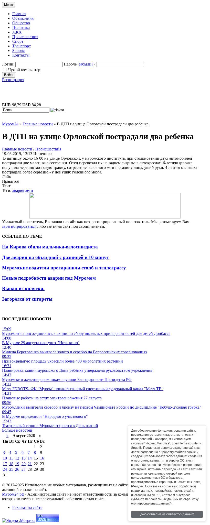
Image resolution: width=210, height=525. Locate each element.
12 (17, 458)
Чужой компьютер (24, 70)
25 (11, 469)
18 (11, 464)
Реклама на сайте (27, 507)
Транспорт (21, 46)
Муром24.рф (13, 494)
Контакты (20, 55)
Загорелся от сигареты (27, 299)
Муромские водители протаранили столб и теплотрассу (64, 267)
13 (24, 458)
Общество (21, 23)
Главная (19, 14)
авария (18, 190)
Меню (8, 5)
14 (30, 458)
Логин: (8, 64)
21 (30, 464)
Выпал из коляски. (23, 288)
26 (17, 469)
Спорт (17, 41)
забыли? (86, 64)
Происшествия (25, 37)
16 (42, 458)
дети (29, 190)
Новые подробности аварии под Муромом (49, 278)
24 (5, 469)
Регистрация (13, 80)
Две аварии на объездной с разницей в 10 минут (55, 257)
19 (17, 464)
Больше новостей (17, 430)
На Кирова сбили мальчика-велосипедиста (50, 246)
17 (5, 464)
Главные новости (17, 149)
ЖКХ (17, 32)
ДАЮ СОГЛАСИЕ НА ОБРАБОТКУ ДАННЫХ (167, 514)
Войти (8, 75)
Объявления (23, 18)
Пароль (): (80, 64)
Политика (21, 27)
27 (24, 469)
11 (11, 458)
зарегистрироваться (19, 226)
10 (5, 458)
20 (24, 464)
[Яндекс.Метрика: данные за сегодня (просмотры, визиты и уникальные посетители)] (18, 520)
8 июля (18, 50)
